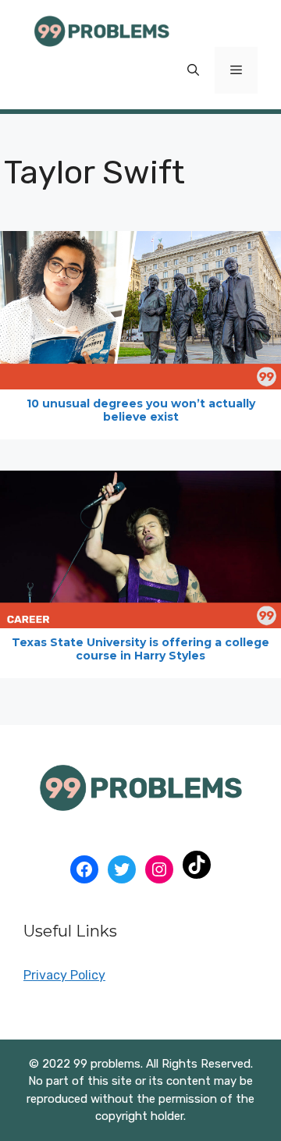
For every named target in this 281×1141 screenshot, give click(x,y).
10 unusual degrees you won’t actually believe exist (141, 410)
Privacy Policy (64, 975)
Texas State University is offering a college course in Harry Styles (140, 649)
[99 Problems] (101, 30)
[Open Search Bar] (193, 70)
